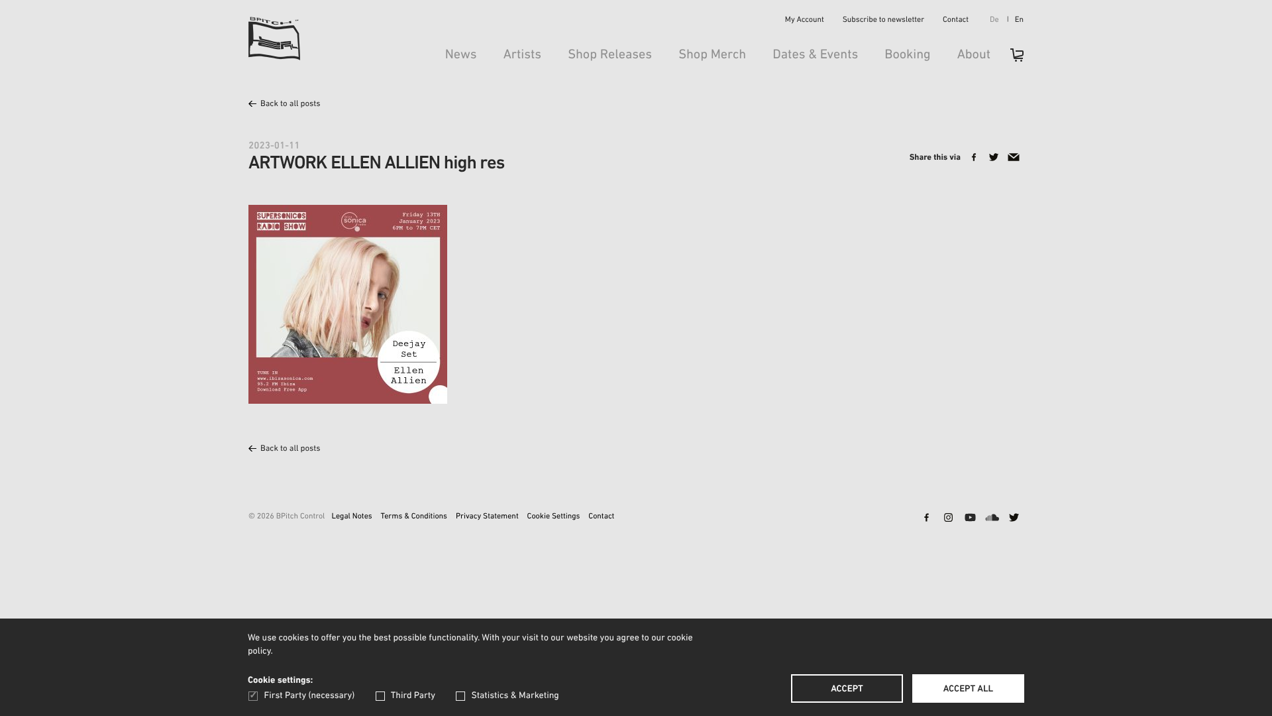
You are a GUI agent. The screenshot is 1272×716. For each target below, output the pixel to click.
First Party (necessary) (309, 695)
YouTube (970, 518)
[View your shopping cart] (1010, 59)
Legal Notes (351, 517)
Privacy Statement (487, 517)
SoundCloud (992, 518)
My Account (804, 21)
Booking (907, 55)
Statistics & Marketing (514, 695)
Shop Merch (712, 55)
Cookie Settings (553, 517)
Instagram (948, 518)
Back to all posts (290, 104)
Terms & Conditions (414, 517)
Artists (523, 55)
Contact (956, 21)
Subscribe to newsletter (883, 21)
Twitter (1014, 518)
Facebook (926, 518)
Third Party (413, 695)
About (973, 55)
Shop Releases (610, 55)
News (461, 55)
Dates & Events (815, 55)
